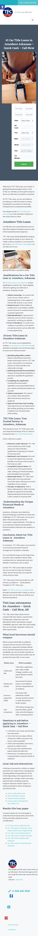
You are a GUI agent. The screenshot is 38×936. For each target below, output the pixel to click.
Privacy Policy (13, 925)
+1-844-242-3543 (21, 890)
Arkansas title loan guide (16, 798)
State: (16, 120)
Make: (16, 139)
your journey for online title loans (20, 345)
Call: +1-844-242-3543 (28, 3)
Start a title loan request (16, 796)
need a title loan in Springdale (21, 244)
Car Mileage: (17, 157)
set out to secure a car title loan (16, 283)
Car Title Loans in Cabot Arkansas (19, 836)
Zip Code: (16, 127)
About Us (19, 880)
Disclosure (12, 930)
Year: (16, 133)
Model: (16, 145)
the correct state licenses (24, 434)
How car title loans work (16, 793)
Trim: (16, 151)
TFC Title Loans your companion (19, 590)
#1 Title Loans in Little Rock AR (18, 826)
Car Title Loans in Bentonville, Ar (19, 833)
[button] (2, 7)
